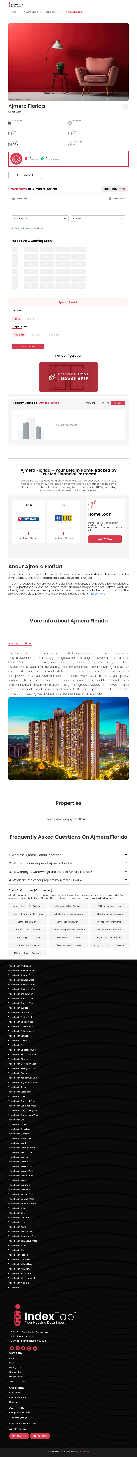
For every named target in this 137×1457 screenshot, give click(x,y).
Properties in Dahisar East (20, 1026)
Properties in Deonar (18, 1035)
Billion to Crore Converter (68, 945)
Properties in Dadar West (20, 1021)
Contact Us (15, 1372)
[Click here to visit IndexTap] (16, 4)
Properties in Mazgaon (19, 1189)
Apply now (105, 539)
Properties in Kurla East (19, 1129)
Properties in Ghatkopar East (22, 1049)
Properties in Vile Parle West (21, 1278)
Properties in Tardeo (18, 1254)
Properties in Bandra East (20, 975)
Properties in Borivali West (21, 1003)
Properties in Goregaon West (22, 1068)
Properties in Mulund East (20, 1194)
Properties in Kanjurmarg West (23, 1115)
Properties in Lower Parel (20, 1138)
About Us (13, 1358)
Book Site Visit (25, 175)
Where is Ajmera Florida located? (35, 855)
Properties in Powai (17, 1226)
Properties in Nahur (17, 1208)
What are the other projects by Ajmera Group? (46, 880)
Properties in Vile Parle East (21, 1273)
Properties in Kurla (17, 1124)
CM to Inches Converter (109, 906)
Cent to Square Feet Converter (28, 914)
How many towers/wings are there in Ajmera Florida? (50, 872)
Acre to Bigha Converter (28, 937)
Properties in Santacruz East (22, 1236)
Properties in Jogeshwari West (23, 1082)
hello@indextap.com (19, 1412)
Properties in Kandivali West (22, 1105)
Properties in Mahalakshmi (21, 1147)
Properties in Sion (16, 1250)
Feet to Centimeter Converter (109, 914)
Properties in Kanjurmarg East (23, 1110)
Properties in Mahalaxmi (20, 1152)
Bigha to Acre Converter (109, 937)
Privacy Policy (16, 1376)
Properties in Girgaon (18, 1059)
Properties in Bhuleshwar (20, 993)
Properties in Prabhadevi (20, 1231)
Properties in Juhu (17, 1087)
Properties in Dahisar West (21, 1031)
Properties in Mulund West (21, 1199)
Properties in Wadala (18, 1282)
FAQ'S (12, 1362)
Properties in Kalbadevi (19, 1091)
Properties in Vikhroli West (20, 1268)
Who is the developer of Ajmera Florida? (41, 863)
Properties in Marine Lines (20, 1175)
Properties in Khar (16, 1119)
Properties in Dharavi (18, 1040)
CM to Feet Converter (28, 921)
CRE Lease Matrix (17, 1397)
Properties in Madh (17, 1143)
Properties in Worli (17, 1287)
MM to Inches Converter (68, 921)
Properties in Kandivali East (21, 1101)
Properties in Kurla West (19, 1133)
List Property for (114, 188)
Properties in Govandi (19, 1073)
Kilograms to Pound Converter (109, 945)
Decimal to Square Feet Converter (68, 929)
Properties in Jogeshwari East (22, 1077)
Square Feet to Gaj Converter (27, 906)
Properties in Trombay (19, 1259)
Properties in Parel (16, 1222)
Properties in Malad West (20, 1171)
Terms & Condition (18, 1381)
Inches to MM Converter (28, 945)
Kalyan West (52, 11)
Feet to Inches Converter (109, 929)
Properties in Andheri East (20, 966)
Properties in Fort (16, 1045)
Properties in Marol (17, 1180)
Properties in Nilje (16, 1213)
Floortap (13, 1402)
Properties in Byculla (18, 1007)
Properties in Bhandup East (21, 984)
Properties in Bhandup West (22, 989)
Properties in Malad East (20, 1166)
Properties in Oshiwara (19, 1217)
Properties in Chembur (19, 1012)
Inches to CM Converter (109, 921)
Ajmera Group (31, 11)
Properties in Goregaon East (22, 1063)
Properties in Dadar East (20, 1017)
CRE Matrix (14, 1392)
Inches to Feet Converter (28, 929)
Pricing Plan (15, 1367)
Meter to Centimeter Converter (68, 914)
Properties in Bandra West (21, 979)
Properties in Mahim (18, 1157)
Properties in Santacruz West (22, 1240)
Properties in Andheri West (21, 970)
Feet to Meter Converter (68, 937)
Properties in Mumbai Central (22, 1203)
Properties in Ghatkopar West (22, 1054)
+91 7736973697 (19, 1418)
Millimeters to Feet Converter (68, 906)
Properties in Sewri (17, 1245)
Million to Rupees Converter (27, 953)
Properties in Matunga (19, 1185)
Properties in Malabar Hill (20, 1161)
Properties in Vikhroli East (20, 1264)
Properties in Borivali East (20, 998)
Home (13, 11)
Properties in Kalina (17, 1096)
